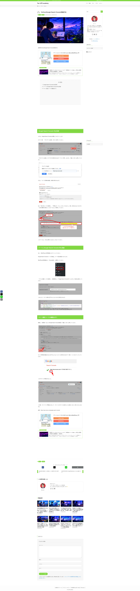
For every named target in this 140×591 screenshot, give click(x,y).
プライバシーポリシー (66, 587)
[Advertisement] (60, 116)
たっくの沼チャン (96, 38)
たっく (42, 489)
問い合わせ (82, 587)
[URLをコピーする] (77, 467)
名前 (40, 559)
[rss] (100, 0)
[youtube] (98, 0)
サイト (40, 568)
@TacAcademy (95, 40)
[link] (51, 488)
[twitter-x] (96, 0)
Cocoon (43, 14)
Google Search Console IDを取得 (50, 84)
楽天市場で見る (61, 58)
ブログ (40, 14)
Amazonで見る (61, 55)
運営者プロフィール (59, 587)
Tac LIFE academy (43, 3)
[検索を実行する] (102, 12)
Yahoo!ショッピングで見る (61, 61)
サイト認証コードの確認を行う (50, 88)
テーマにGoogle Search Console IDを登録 (52, 86)
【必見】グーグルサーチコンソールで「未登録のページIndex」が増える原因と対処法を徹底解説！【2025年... (65, 70)
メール (40, 564)
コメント (41, 545)
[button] (43, 467)
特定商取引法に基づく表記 (75, 587)
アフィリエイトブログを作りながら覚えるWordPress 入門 (66, 53)
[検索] (102, 0)
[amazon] (99, 0)
